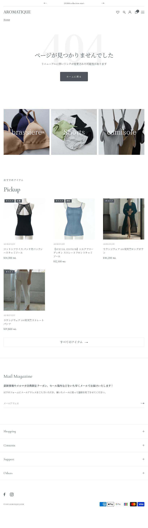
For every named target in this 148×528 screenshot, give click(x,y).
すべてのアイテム (71, 342)
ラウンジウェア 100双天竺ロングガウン (123, 251)
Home (7, 19)
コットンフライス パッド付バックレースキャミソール (23, 251)
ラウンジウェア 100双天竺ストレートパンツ (24, 322)
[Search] (124, 12)
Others (8, 473)
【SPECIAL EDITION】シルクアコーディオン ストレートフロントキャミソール (73, 253)
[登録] (142, 403)
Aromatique (59, 244)
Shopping (10, 431)
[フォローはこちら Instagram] (12, 494)
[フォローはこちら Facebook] (4, 494)
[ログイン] (129, 12)
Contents (9, 445)
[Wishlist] (118, 12)
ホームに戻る (74, 76)
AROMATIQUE (9, 244)
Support (9, 459)
